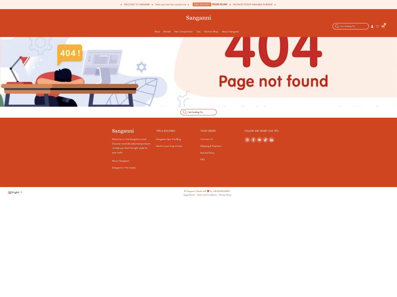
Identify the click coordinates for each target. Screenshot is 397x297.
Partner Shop (211, 31)
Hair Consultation (183, 31)
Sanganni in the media (124, 167)
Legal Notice (189, 195)
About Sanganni (230, 31)
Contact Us (206, 139)
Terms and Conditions (207, 195)
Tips (198, 31)
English (16, 192)
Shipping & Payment (211, 145)
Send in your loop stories (169, 145)
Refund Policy (207, 152)
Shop (157, 31)
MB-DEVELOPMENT (222, 191)
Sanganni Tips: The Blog (168, 139)
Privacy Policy (225, 195)
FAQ (202, 159)
